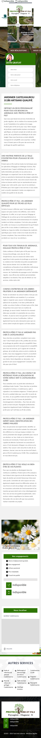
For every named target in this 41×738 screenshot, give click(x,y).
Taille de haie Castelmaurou (21, 682)
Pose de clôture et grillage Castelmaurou (8, 684)
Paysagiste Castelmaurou (34, 684)
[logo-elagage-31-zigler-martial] (20, 9)
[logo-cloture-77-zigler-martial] (20, 710)
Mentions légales (31, 733)
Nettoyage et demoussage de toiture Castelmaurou (21, 674)
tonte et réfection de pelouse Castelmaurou (8, 674)
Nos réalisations (19, 51)
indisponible (9, 1)
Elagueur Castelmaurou (34, 678)
